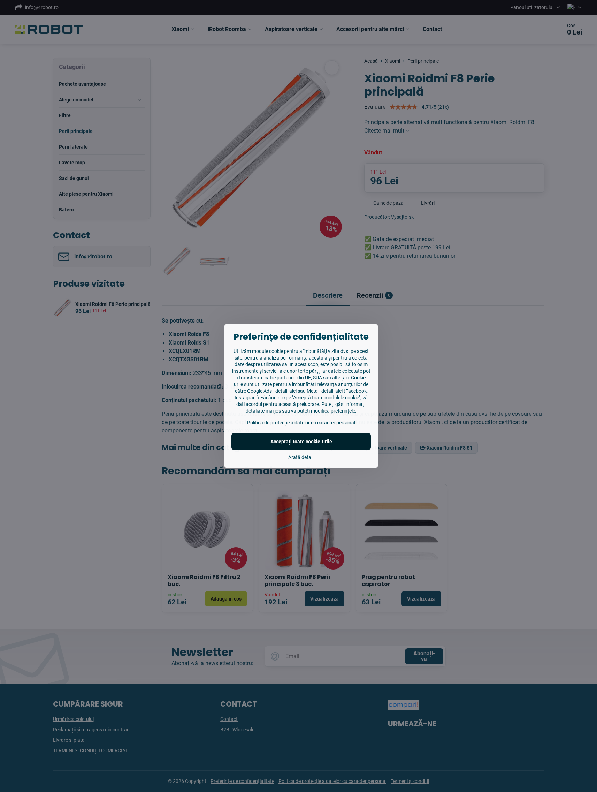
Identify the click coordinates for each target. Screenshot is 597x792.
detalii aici (286, 391)
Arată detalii (301, 457)
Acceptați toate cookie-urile (301, 441)
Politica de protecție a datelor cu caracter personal (301, 422)
